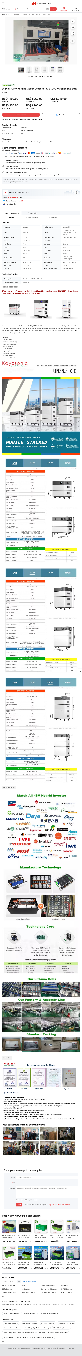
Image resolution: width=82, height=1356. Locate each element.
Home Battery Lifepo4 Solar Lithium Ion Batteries (19, 1333)
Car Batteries (26, 1289)
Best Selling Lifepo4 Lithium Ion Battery (37, 1328)
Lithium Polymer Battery (11, 1313)
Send (19, 1205)
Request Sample (37, 119)
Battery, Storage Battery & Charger (31, 14)
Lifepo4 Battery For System (12, 1328)
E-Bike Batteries (7, 1289)
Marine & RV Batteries (9, 1285)
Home (3, 14)
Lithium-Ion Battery (29, 1313)
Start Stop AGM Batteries (49, 1289)
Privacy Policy (70, 1348)
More (4, 1341)
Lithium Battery (46, 14)
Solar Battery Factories (29, 1323)
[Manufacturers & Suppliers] (41, 3)
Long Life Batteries (66, 1292)
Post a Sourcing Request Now (59, 1205)
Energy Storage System (48, 1285)
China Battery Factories (11, 1323)
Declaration (62, 1348)
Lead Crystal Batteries (28, 1292)
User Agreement (52, 1348)
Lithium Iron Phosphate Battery (48, 1313)
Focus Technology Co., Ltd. (28, 1348)
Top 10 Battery (8, 1337)
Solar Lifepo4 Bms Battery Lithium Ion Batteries (53, 1333)
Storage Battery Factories (66, 1323)
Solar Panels (64, 1285)
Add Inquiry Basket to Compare (41, 76)
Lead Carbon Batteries (9, 1292)
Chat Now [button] (62, 115)
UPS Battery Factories (47, 1323)
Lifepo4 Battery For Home (61, 1328)
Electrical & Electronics (14, 14)
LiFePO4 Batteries (66, 1289)
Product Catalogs (30, 1281)
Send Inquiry (21, 115)
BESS (23, 1285)
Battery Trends (21, 1337)
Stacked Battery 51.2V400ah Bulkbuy (41, 1337)
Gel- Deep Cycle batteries (48, 1292)
